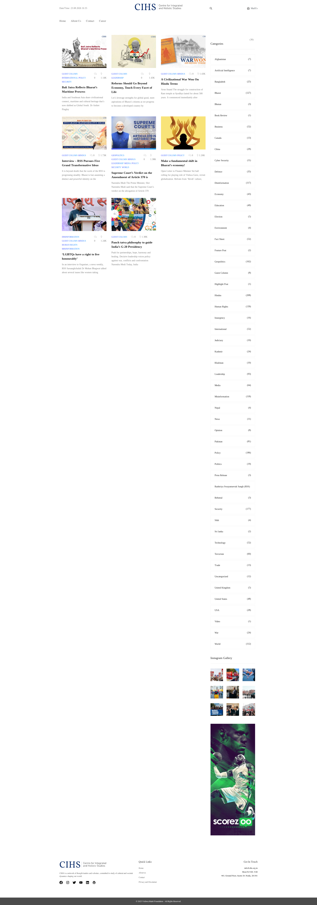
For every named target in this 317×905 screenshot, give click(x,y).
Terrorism (233, 554)
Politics (233, 464)
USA (233, 610)
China (233, 149)
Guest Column (233, 273)
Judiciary (233, 340)
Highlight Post (233, 284)
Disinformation (233, 183)
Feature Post (233, 250)
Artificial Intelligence (233, 70)
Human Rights (233, 306)
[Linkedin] (87, 882)
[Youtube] (81, 882)
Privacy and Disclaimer (148, 882)
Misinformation (233, 396)
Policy (233, 452)
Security (233, 509)
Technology (233, 542)
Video (233, 621)
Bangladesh (233, 81)
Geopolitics (233, 261)
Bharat (233, 93)
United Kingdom (233, 587)
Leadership (233, 374)
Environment (233, 228)
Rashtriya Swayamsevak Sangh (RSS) (232, 486)
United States (233, 599)
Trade (233, 565)
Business (233, 126)
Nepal (233, 407)
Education (233, 205)
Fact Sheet (233, 239)
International (233, 329)
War (233, 632)
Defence (233, 171)
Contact (90, 20)
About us (76, 20)
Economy (233, 194)
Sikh (233, 520)
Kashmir (233, 351)
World (233, 644)
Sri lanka (233, 531)
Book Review (233, 115)
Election (233, 216)
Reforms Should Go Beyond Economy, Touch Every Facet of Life (131, 88)
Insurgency (233, 317)
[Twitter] (74, 882)
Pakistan (233, 441)
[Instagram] (67, 882)
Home (62, 20)
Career (102, 20)
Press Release (233, 475)
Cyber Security (233, 160)
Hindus (233, 295)
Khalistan (233, 362)
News (233, 419)
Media (233, 385)
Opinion (233, 430)
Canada (233, 138)
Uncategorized (233, 576)
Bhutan (233, 104)
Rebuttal (233, 497)
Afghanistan (233, 59)
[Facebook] (61, 882)
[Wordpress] (94, 882)
